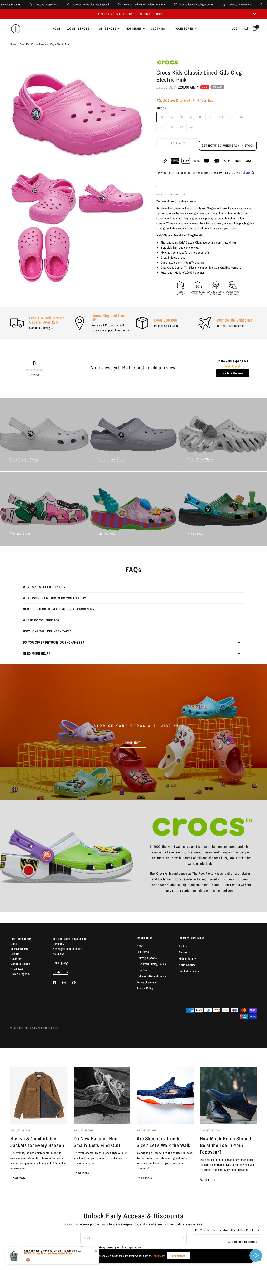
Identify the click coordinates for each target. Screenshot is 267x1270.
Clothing (158, 28)
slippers (207, 218)
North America (187, 965)
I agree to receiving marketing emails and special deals (113, 1247)
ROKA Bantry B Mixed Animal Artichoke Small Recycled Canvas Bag (50, 1253)
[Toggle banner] (254, 14)
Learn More (158, 1256)
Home (56, 28)
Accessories (184, 28)
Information (145, 937)
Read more (18, 1178)
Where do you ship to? (41, 620)
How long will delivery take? (47, 631)
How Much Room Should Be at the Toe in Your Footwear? (225, 1145)
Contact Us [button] (60, 972)
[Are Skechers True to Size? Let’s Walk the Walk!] (165, 1095)
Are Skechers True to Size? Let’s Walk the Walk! (164, 1142)
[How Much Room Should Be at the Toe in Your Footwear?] (228, 1095)
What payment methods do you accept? (54, 598)
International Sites (192, 937)
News (140, 946)
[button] (133, 742)
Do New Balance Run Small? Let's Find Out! (97, 1142)
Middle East (186, 958)
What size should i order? (44, 587)
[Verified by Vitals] (28, 1260)
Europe (183, 952)
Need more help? (36, 653)
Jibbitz (187, 262)
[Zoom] (135, 68)
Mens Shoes (107, 28)
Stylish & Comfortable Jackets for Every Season (37, 1142)
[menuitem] (56, 28)
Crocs (193, 208)
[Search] (246, 28)
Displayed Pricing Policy (151, 964)
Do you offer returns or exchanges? (53, 642)
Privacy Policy (145, 988)
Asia (181, 946)
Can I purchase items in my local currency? (58, 609)
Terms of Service (147, 982)
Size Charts (144, 970)
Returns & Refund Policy (151, 976)
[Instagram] (67, 982)
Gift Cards (143, 952)
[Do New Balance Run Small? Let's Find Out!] (102, 1095)
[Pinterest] (76, 982)
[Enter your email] (182, 1238)
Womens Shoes (78, 28)
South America (187, 971)
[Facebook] (57, 982)
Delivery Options (147, 958)
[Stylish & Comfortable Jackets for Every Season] (38, 1095)
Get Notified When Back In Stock (228, 145)
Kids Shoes (133, 28)
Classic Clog (205, 208)
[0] (254, 28)
